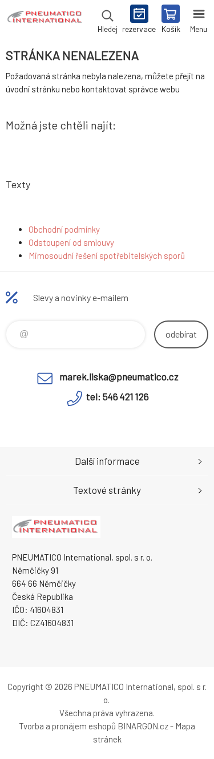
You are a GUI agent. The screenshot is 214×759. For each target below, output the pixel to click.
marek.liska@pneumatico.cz (119, 376)
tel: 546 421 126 (117, 396)
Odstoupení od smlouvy (71, 242)
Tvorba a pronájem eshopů (67, 726)
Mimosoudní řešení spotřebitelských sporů (107, 255)
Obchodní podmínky (64, 229)
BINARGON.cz (143, 726)
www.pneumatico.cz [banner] (45, 20)
